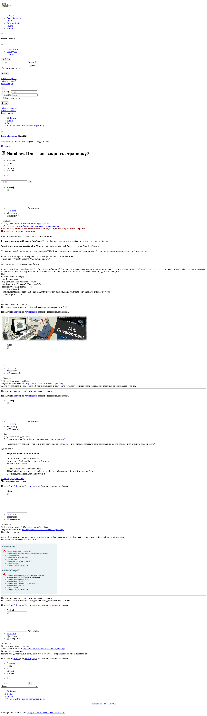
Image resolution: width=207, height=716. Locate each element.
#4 (40, 527)
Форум (10, 28)
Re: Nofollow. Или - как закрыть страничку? (43, 383)
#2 (21, 381)
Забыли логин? (8, 81)
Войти (4, 74)
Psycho (10, 26)
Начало (10, 16)
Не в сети (11, 211)
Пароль (31, 65)
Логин (31, 62)
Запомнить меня (12, 68)
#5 (21, 646)
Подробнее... (7, 146)
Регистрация (7, 83)
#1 (40, 223)
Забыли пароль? (8, 78)
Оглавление (12, 49)
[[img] (29, 593)
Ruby (9, 21)
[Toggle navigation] (2, 11)
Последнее (12, 51)
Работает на (96, 703)
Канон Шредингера (9, 136)
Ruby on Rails (13, 23)
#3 (21, 437)
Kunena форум (109, 703)
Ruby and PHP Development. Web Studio (46, 712)
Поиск (10, 54)
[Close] (2, 44)
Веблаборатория (14, 18)
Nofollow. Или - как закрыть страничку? (39, 226)
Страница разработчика (12, 478)
